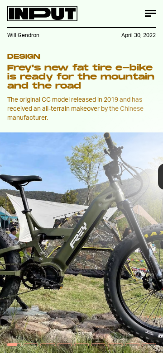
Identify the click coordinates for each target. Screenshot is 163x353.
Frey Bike (151, 316)
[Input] (42, 13)
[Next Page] (108, 176)
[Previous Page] (27, 176)
